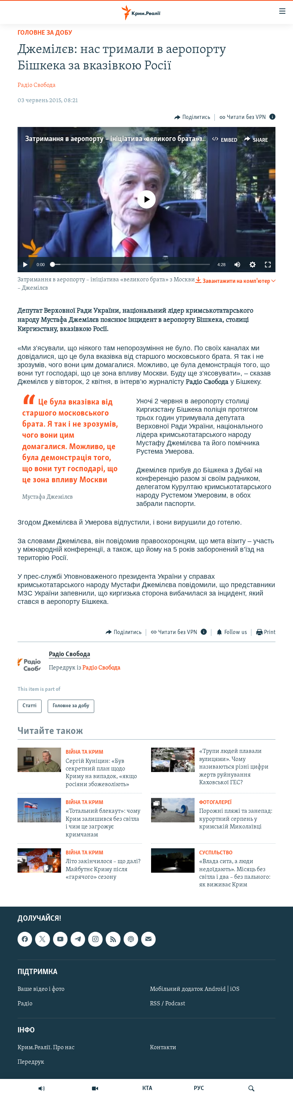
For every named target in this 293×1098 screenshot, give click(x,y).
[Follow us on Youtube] (60, 939)
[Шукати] (251, 1088)
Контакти (163, 1048)
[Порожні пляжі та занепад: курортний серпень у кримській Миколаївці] (173, 810)
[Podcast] (131, 939)
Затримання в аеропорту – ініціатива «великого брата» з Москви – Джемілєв (146, 139)
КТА (147, 1088)
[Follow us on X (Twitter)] (42, 939)
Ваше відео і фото (41, 989)
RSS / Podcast (167, 1004)
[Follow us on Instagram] (95, 939)
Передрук (31, 1062)
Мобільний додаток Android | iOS (195, 989)
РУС (199, 1088)
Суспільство (215, 853)
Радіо (25, 1004)
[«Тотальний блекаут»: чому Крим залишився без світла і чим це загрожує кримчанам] (39, 810)
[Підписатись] (148, 939)
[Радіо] (41, 1088)
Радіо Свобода (37, 85)
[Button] (192, 117)
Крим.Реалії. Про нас (46, 1048)
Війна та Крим (84, 752)
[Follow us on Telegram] (78, 939)
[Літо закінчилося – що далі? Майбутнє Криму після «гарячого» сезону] (39, 860)
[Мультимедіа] (95, 1088)
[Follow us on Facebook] (25, 939)
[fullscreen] (267, 264)
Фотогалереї (215, 803)
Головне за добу (45, 33)
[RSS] (113, 939)
